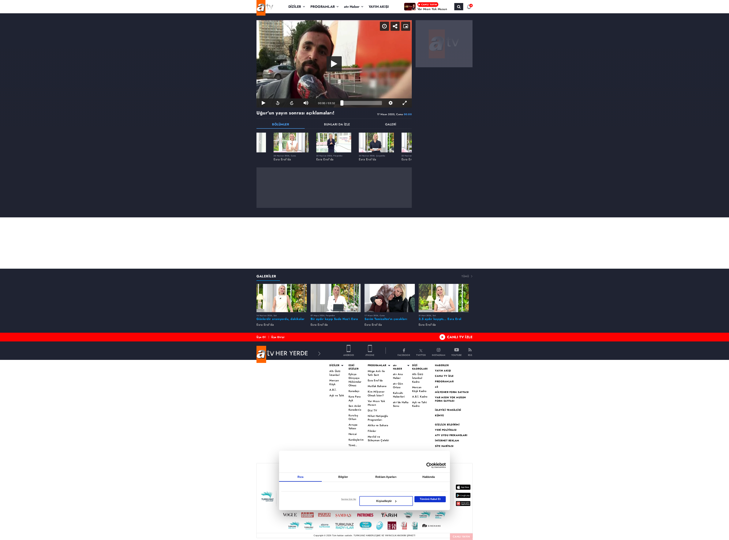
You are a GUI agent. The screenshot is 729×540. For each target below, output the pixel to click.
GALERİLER (266, 276)
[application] (334, 64)
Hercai (353, 434)
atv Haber (351, 6)
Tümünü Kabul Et (430, 499)
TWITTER (421, 354)
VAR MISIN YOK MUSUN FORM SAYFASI (450, 399)
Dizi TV (372, 410)
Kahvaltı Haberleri (399, 395)
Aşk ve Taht (336, 395)
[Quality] (390, 103)
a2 (436, 387)
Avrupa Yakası (353, 426)
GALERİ (390, 125)
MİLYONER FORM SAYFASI (452, 392)
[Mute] (306, 103)
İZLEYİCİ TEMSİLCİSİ (448, 410)
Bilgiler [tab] (343, 476)
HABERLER (442, 365)
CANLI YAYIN (461, 536)
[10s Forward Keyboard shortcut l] (292, 103)
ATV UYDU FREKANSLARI (451, 435)
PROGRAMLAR (322, 6)
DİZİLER (294, 6)
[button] (260, 142)
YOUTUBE (456, 354)
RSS (470, 354)
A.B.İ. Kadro (420, 396)
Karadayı (354, 391)
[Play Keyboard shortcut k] (263, 103)
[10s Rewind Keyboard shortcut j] (278, 103)
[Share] (395, 26)
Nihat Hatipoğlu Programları (378, 418)
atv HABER (397, 367)
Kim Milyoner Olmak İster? (376, 393)
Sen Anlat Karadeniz (355, 408)
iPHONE (369, 354)
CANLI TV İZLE (460, 337)
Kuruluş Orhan (353, 417)
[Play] (334, 63)
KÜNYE (439, 415)
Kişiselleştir (384, 501)
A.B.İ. (332, 390)
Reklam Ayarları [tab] (385, 476)
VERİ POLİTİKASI (446, 430)
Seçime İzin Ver (348, 499)
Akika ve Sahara (378, 425)
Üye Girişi (277, 337)
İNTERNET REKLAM (447, 440)
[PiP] (405, 26)
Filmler (372, 431)
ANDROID (348, 354)
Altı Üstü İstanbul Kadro (417, 377)
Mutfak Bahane (377, 386)
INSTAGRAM (438, 354)
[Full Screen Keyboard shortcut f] (405, 103)
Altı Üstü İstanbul (335, 373)
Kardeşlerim (356, 440)
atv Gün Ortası (398, 385)
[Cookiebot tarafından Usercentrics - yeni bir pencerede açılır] (429, 465)
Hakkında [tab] (428, 476)
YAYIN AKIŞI (379, 6)
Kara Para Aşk (355, 398)
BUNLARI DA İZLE (337, 125)
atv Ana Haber (398, 376)
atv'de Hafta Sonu (401, 404)
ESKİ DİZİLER (354, 367)
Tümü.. (353, 445)
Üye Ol (261, 337)
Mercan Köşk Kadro (419, 389)
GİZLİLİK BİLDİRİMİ (447, 424)
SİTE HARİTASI (444, 446)
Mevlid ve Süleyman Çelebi (378, 438)
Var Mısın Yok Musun (376, 403)
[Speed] (384, 26)
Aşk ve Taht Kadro (419, 404)
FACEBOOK (404, 354)
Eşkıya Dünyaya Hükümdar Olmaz (355, 379)
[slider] (361, 103)
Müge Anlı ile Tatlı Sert (376, 373)
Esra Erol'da (375, 380)
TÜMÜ (465, 276)
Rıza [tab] (300, 476)
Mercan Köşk (334, 382)
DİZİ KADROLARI (420, 367)
